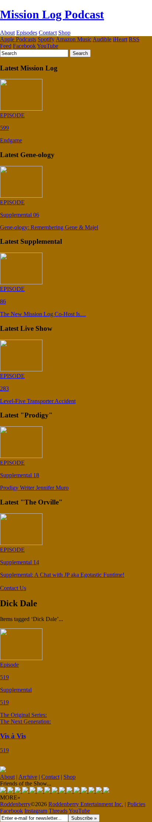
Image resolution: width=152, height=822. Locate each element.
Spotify (46, 39)
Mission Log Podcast (52, 14)
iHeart (120, 39)
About (7, 33)
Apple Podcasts (18, 39)
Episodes (26, 33)
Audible (102, 39)
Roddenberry (15, 804)
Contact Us (13, 588)
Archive (27, 777)
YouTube (47, 46)
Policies (136, 804)
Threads (58, 811)
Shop (64, 33)
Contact (48, 33)
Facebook (24, 46)
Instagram (35, 811)
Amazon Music (73, 39)
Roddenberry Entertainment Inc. (85, 804)
